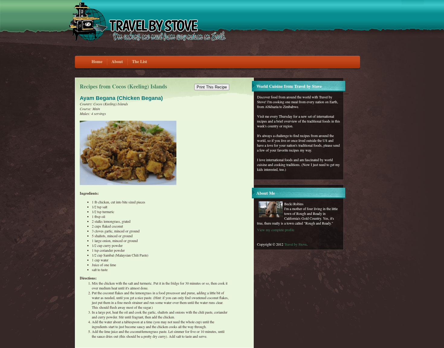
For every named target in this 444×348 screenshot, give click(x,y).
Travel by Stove (295, 244)
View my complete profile (275, 229)
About (117, 61)
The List (139, 61)
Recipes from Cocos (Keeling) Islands (123, 86)
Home (97, 61)
